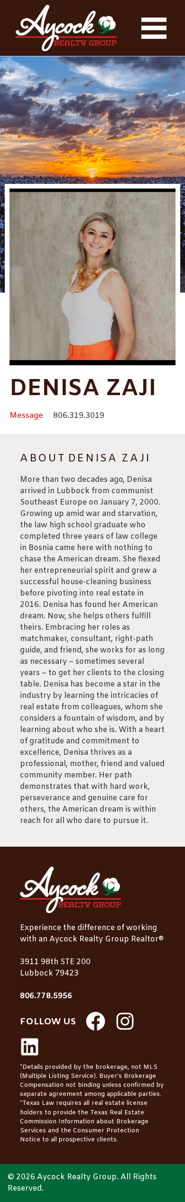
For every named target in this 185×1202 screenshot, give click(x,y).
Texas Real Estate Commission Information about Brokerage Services (84, 1122)
